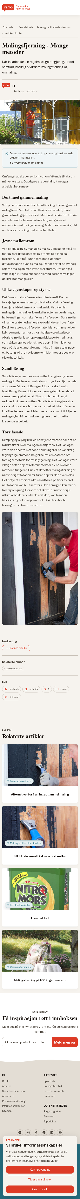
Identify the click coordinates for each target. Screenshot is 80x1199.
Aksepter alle (40, 1189)
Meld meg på (64, 1042)
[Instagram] (28, 1132)
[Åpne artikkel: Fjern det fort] (40, 889)
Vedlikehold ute (13, 33)
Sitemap (7, 1110)
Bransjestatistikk (53, 1086)
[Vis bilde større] (40, 122)
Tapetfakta (50, 1121)
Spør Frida (49, 1081)
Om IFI (5, 1081)
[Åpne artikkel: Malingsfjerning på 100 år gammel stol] (40, 951)
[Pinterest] (44, 1132)
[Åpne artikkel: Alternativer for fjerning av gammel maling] (40, 765)
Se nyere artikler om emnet (26, 162)
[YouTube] (60, 1132)
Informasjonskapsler (13, 1105)
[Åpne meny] (74, 7)
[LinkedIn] (52, 1132)
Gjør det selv (26, 27)
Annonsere (8, 1096)
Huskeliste (49, 1096)
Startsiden (8, 27)
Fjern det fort (40, 918)
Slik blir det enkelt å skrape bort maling (40, 856)
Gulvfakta (49, 1116)
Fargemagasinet (53, 1111)
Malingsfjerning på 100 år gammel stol (40, 980)
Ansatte (6, 1086)
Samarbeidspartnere (14, 1091)
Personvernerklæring (13, 1101)
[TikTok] (36, 1132)
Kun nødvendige (40, 1169)
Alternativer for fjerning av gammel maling (40, 794)
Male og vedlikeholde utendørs (53, 27)
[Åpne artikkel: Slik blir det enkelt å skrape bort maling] (40, 827)
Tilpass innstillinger (40, 1179)
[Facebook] (20, 1132)
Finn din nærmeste (54, 1091)
